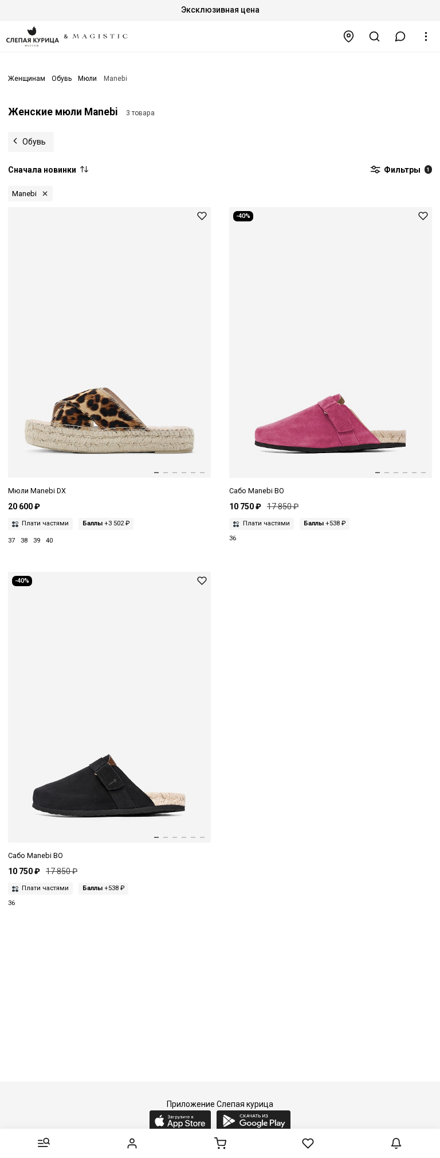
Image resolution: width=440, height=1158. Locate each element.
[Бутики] (349, 36)
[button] (400, 36)
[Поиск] (375, 36)
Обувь (34, 141)
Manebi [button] (24, 193)
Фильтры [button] (406, 169)
